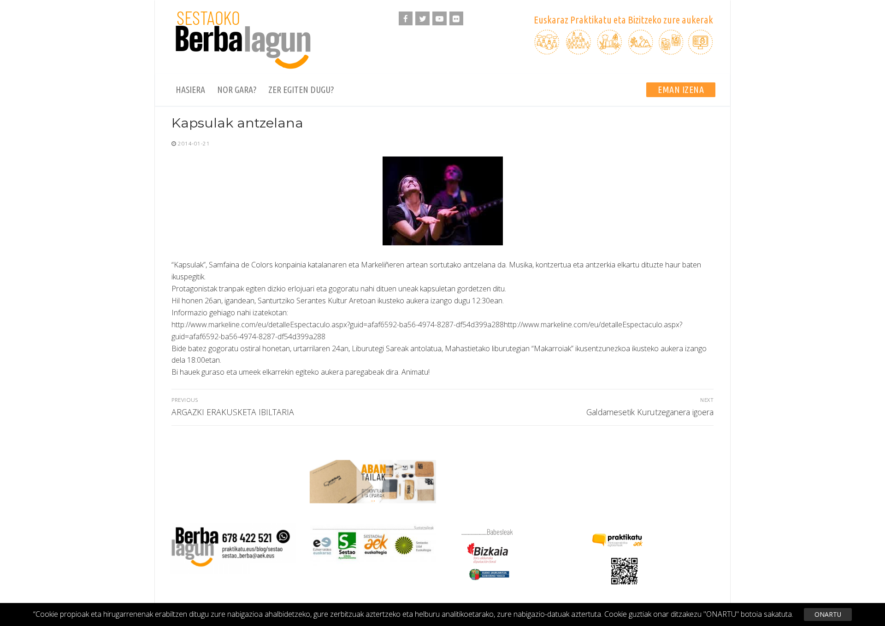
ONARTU (827, 614)
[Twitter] (422, 19)
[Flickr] (456, 19)
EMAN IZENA (681, 89)
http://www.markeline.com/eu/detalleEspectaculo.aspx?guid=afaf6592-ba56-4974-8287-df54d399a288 (337, 324)
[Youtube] (439, 19)
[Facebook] (406, 19)
